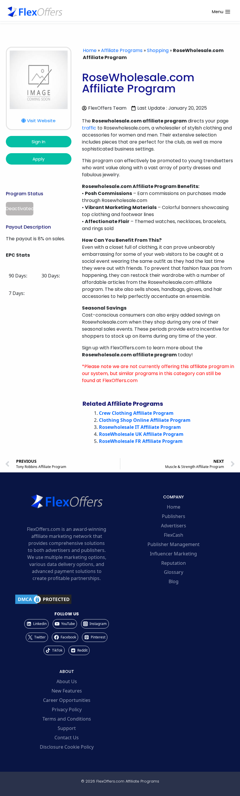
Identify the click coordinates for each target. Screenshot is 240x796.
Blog (174, 581)
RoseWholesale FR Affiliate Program (141, 441)
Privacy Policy (67, 709)
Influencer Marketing (173, 553)
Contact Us (66, 737)
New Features (67, 691)
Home (90, 50)
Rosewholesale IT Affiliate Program (140, 427)
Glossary (173, 572)
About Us (66, 681)
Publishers (173, 516)
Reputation (173, 563)
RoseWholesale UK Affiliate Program (141, 434)
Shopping (158, 50)
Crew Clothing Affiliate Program (136, 413)
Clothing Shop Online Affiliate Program (145, 420)
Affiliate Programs (122, 50)
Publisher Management (174, 544)
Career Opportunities (66, 700)
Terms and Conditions (66, 719)
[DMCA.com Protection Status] (66, 599)
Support (67, 728)
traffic (89, 128)
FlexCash (173, 535)
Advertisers (173, 525)
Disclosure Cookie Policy (67, 747)
